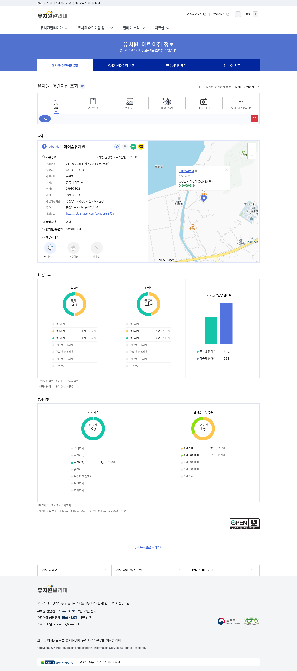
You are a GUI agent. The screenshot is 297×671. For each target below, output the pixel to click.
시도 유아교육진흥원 (129, 570)
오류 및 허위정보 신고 (50, 641)
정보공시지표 (232, 65)
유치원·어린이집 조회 (65, 65)
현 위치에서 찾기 (176, 65)
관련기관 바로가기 (201, 570)
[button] (226, 170)
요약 (44, 119)
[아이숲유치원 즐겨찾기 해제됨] (125, 147)
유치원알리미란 (51, 28)
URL (133, 146)
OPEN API (73, 641)
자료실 (159, 28)
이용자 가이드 (195, 14)
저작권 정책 (113, 641)
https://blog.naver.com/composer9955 (90, 213)
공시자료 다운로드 (93, 641)
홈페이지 (117, 147)
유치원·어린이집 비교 (120, 65)
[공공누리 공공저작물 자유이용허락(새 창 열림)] (245, 528)
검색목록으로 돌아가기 (148, 547)
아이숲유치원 (186, 171)
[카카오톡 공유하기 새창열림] (141, 147)
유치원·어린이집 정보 (93, 28)
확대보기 (254, 118)
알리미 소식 (131, 28)
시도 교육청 (49, 570)
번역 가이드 (219, 14)
